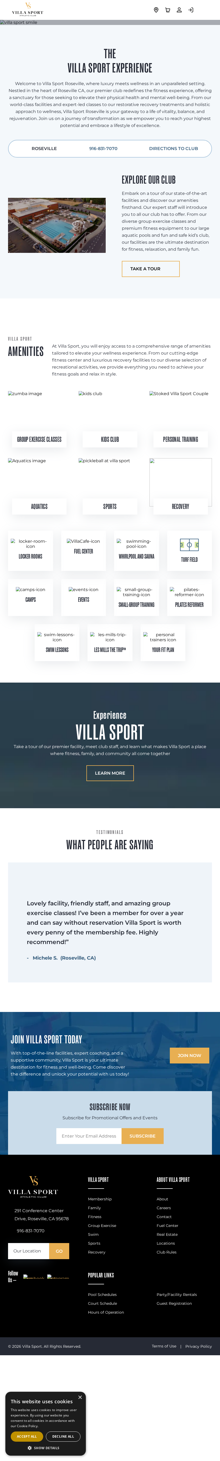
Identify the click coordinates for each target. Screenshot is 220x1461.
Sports (109, 506)
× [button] (80, 1398)
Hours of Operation (106, 1312)
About (162, 1199)
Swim (93, 1234)
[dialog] (45, 1424)
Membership (100, 1199)
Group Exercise (102, 1225)
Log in (192, 9)
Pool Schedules (102, 1294)
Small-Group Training (136, 604)
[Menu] (204, 10)
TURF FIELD (189, 559)
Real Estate (167, 1234)
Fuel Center (83, 551)
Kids (105, 439)
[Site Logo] (33, 1196)
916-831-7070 (103, 148)
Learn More (110, 773)
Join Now (189, 1055)
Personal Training (180, 439)
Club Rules (167, 1252)
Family (94, 1207)
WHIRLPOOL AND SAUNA (136, 556)
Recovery (96, 1252)
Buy (169, 9)
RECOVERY (180, 506)
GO (59, 1251)
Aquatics (39, 506)
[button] (45, 1447)
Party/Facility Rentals (177, 1294)
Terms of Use (164, 1346)
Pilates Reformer (189, 604)
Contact (164, 1216)
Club (114, 439)
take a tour (145, 268)
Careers (164, 1207)
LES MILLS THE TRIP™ (110, 649)
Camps (30, 599)
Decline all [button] (63, 1436)
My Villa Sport (180, 9)
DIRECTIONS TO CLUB (173, 148)
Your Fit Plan (163, 649)
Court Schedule (102, 1303)
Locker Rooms (30, 556)
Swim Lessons (57, 649)
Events (83, 599)
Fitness (94, 1216)
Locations (166, 1243)
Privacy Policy (198, 1346)
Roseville (157, 9)
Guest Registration (174, 1303)
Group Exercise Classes (39, 439)
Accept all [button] (27, 1436)
